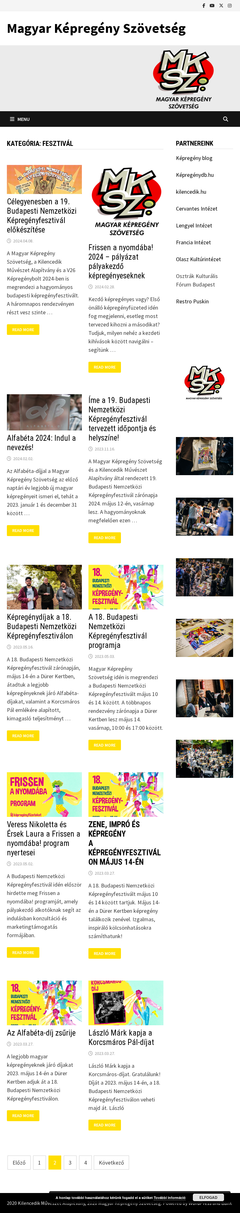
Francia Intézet (193, 242)
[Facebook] (204, 5)
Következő (111, 1162)
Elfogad (208, 1197)
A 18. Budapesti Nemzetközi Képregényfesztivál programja (117, 631)
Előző (19, 1162)
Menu (24, 119)
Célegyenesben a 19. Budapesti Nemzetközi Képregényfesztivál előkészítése (42, 215)
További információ (170, 1197)
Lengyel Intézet (194, 225)
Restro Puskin (192, 301)
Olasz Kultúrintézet (198, 259)
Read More (25, 329)
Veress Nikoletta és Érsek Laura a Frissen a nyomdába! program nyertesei (43, 838)
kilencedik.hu (191, 191)
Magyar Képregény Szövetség (96, 28)
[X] (222, 5)
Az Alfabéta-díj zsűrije (41, 1032)
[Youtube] (213, 5)
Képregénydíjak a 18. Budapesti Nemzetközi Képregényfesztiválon (42, 626)
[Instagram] (229, 5)
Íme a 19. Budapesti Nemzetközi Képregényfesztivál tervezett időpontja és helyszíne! (122, 419)
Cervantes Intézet (197, 208)
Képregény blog (194, 158)
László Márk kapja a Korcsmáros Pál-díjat (121, 1037)
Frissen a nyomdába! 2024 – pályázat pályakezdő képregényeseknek (120, 261)
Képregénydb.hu (195, 174)
